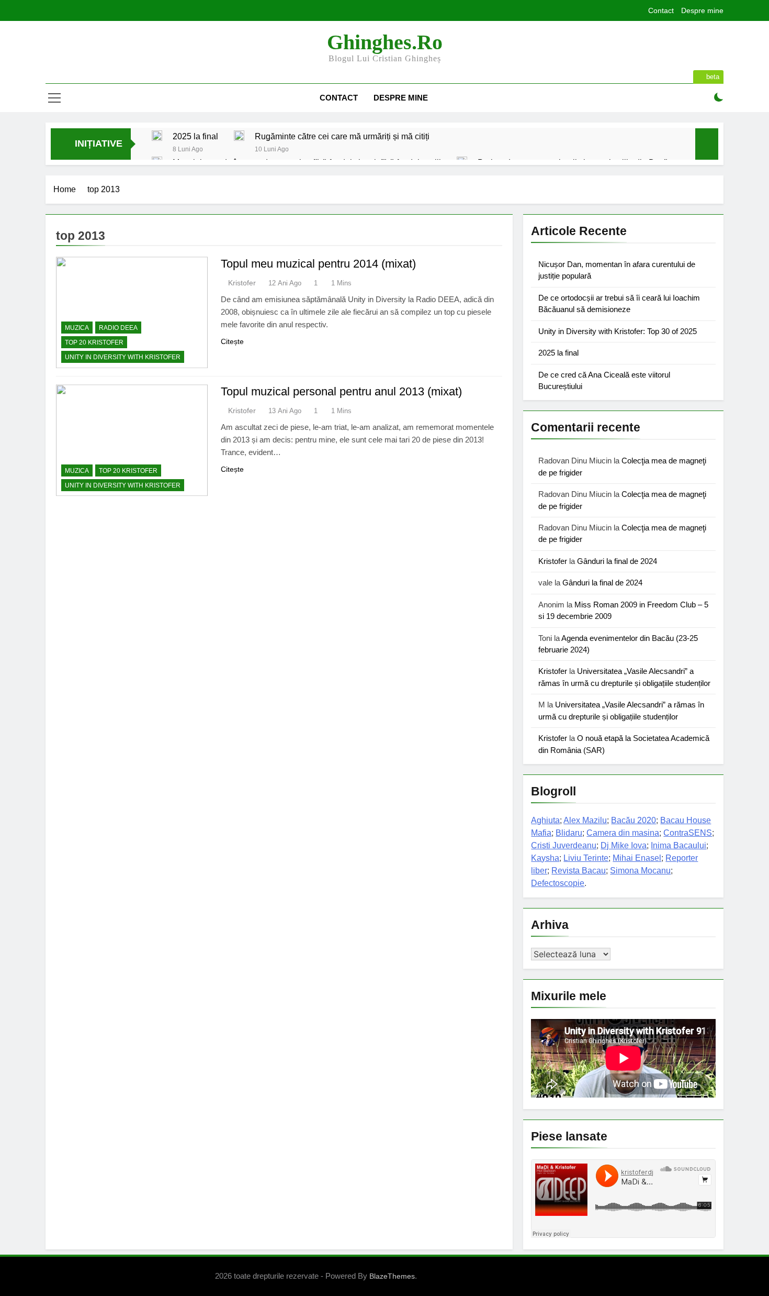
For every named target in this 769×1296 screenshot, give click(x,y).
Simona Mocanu (640, 870)
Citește (232, 341)
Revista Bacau (578, 870)
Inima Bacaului (678, 845)
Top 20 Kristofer (94, 342)
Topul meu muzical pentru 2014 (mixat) (318, 263)
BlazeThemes (392, 1276)
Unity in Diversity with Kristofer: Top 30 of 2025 (617, 331)
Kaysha (545, 858)
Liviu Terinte (585, 858)
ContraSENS (687, 832)
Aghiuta (545, 820)
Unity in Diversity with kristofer (122, 357)
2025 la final (195, 136)
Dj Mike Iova (624, 845)
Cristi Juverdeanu (563, 845)
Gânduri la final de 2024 (617, 561)
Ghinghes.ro (385, 42)
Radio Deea (118, 327)
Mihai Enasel (637, 858)
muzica (77, 327)
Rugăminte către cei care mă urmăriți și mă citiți (342, 136)
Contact (661, 10)
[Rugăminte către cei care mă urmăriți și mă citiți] (239, 135)
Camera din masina (622, 832)
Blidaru (569, 832)
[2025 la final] (157, 135)
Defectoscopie (557, 883)
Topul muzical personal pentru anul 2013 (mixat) (341, 391)
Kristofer (242, 283)
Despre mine (702, 10)
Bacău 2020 (633, 820)
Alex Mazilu (585, 820)
